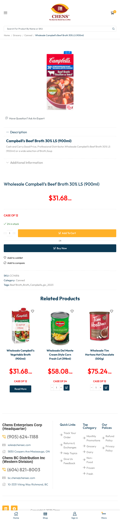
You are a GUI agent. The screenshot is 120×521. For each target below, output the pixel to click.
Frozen (91, 467)
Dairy (90, 452)
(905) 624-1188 (22, 437)
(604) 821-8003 (23, 470)
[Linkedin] (5, 509)
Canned (28, 35)
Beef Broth (16, 284)
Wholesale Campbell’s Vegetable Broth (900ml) (20, 355)
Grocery (17, 35)
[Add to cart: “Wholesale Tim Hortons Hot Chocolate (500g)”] (106, 388)
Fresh (90, 473)
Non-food (90, 460)
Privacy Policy (110, 448)
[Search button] (113, 28)
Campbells (36, 284)
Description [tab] (18, 132)
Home (7, 35)
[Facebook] (14, 509)
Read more (21, 388)
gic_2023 (48, 284)
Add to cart (69, 233)
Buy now (62, 248)
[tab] (60, 132)
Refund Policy (110, 438)
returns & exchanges (70, 445)
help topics (70, 453)
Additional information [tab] (26, 162)
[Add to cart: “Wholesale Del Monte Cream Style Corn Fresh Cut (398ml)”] (67, 388)
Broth (26, 284)
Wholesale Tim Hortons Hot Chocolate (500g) (99, 355)
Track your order (70, 435)
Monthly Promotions (93, 438)
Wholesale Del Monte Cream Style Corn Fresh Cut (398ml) (60, 355)
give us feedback (69, 461)
